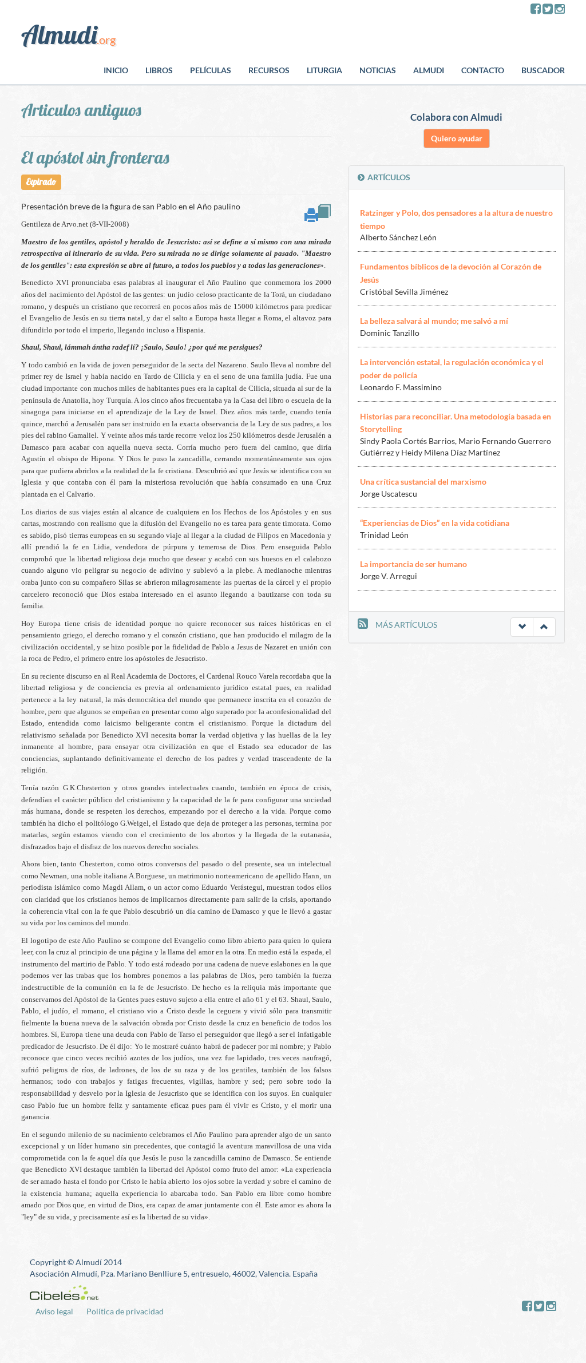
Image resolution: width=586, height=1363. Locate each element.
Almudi (428, 70)
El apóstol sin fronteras (95, 157)
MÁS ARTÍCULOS (406, 624)
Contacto (482, 70)
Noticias (377, 70)
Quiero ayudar (456, 138)
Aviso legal (54, 1311)
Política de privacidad (125, 1311)
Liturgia (324, 70)
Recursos (269, 70)
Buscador (543, 70)
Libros (159, 70)
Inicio (116, 70)
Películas (210, 70)
